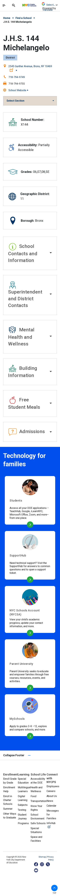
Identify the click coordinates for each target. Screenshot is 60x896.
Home (6, 18)
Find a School (24, 18)
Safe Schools (38, 823)
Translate (47, 9)
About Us (52, 796)
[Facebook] (36, 864)
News (50, 800)
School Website (17, 90)
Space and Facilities (36, 838)
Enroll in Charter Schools (7, 800)
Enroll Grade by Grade (10, 780)
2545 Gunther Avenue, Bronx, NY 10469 (30, 68)
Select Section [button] (15, 100)
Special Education (23, 780)
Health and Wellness (36, 789)
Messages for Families (53, 814)
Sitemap (42, 857)
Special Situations (36, 830)
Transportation (39, 801)
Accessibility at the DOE (38, 780)
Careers (51, 791)
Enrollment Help (9, 789)
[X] (48, 864)
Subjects (23, 804)
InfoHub (53, 825)
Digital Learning (22, 798)
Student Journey (22, 816)
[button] (30, 253)
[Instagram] (42, 864)
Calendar (51, 805)
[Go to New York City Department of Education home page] (39, 4)
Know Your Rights (36, 808)
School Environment (37, 816)
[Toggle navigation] (4, 5)
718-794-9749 (16, 77)
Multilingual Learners (24, 789)
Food (33, 796)
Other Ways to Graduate (9, 815)
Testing (22, 809)
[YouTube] (36, 870)
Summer (7, 808)
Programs (23, 823)
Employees (53, 786)
